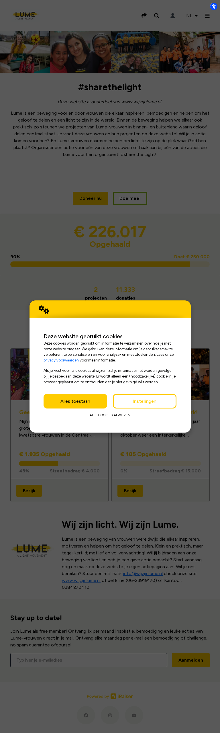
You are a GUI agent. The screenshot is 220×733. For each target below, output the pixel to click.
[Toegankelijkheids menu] (213, 6)
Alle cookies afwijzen (110, 415)
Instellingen (144, 401)
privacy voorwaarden (61, 360)
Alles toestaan (75, 401)
